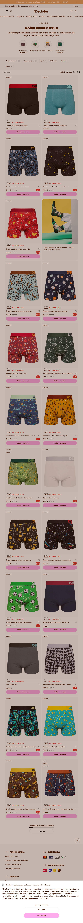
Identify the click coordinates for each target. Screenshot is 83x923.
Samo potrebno (41, 905)
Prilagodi (41, 910)
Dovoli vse (41, 916)
